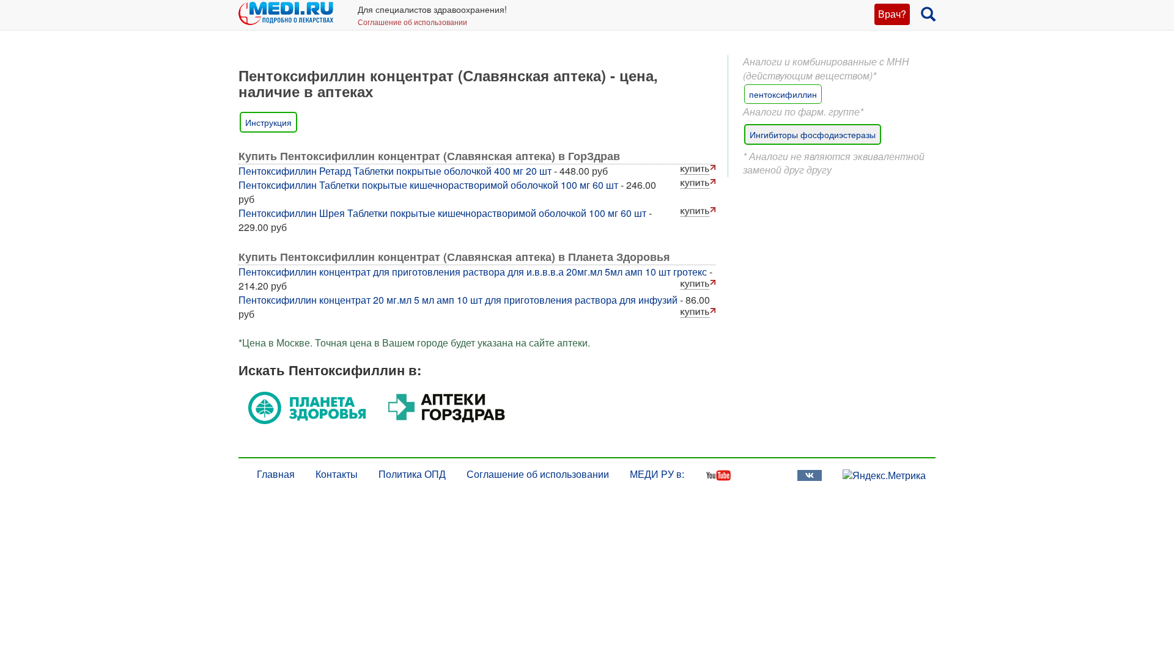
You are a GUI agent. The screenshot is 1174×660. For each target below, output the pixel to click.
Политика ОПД (412, 474)
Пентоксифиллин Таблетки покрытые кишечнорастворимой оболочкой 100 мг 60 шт (428, 185)
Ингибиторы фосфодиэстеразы (813, 134)
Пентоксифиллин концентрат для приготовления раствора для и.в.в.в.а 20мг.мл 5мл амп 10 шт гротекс (472, 272)
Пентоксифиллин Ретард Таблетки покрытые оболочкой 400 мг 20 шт (395, 171)
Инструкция (268, 122)
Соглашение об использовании (412, 21)
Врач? (892, 14)
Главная (276, 474)
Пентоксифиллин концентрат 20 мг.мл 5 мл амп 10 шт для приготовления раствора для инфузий (457, 300)
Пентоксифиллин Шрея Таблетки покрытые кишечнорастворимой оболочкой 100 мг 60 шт (442, 213)
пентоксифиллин (783, 94)
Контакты (337, 474)
